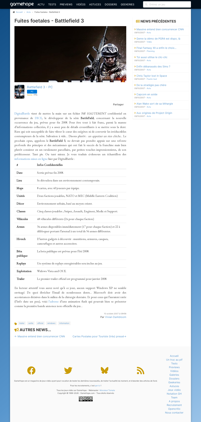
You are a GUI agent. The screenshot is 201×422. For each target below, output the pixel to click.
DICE (38, 118)
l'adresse (54, 301)
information (64, 323)
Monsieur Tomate (107, 390)
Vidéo (149, 42)
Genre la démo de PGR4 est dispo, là (158, 38)
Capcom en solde (146, 94)
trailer (21, 323)
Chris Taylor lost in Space (151, 75)
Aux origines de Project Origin (154, 112)
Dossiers (111, 4)
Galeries (174, 374)
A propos (174, 401)
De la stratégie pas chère (151, 85)
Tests (52, 4)
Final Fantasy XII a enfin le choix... (156, 47)
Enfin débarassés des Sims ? (153, 66)
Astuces (95, 4)
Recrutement (174, 405)
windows (51, 323)
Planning (151, 51)
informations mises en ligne (31, 159)
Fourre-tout (152, 79)
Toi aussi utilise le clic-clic (151, 57)
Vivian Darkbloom (115, 317)
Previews (66, 4)
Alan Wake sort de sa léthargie (154, 103)
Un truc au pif (174, 359)
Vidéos (80, 4)
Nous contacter (174, 412)
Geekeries (127, 4)
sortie (30, 323)
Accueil (174, 355)
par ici (97, 385)
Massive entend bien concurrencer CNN (160, 29)
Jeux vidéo (174, 389)
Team (174, 397)
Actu (41, 4)
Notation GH (174, 393)
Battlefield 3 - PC (40, 87)
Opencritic (174, 408)
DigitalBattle (22, 113)
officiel (40, 323)
